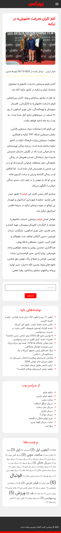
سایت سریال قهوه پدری (42, 422)
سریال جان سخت (44, 407)
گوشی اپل (19, 498)
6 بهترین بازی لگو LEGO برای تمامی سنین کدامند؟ (29, 336)
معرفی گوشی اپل (24, 488)
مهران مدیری (50, 493)
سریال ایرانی (50, 459)
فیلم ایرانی (50, 71)
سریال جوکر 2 (46, 415)
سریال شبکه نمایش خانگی (45, 470)
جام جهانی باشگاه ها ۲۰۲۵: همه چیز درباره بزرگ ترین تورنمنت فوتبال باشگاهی (30, 345)
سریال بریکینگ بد (36, 459)
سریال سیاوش (14, 467)
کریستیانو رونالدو (32, 498)
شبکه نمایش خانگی (31, 476)
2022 (52, 450)
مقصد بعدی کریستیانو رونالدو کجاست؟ (35, 369)
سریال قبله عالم (26, 470)
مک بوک (38, 493)
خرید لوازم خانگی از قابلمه (41, 418)
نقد (30, 493)
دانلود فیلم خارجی (44, 396)
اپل (15, 449)
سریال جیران (21, 459)
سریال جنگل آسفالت (43, 404)
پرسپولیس (48, 498)
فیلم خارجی (29, 483)
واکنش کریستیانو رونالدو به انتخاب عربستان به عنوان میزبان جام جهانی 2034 (31, 360)
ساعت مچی (47, 400)
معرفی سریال (39, 488)
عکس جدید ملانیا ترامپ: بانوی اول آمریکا (34, 324)
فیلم (24, 194)
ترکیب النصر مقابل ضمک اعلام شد (37, 365)
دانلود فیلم (48, 392)
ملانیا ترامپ (11, 488)
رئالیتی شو (48, 455)
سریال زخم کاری (29, 467)
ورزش (17, 493)
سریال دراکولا (43, 467)
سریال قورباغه (46, 476)
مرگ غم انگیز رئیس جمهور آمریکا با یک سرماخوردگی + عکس (35, 352)
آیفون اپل (39, 449)
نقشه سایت (25, 527)
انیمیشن (25, 450)
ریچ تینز (49, 426)
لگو (18, 483)
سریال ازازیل (47, 411)
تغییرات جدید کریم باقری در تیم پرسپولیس (33, 339)
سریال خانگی (42, 463)
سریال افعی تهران (13, 455)
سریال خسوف (25, 463)
